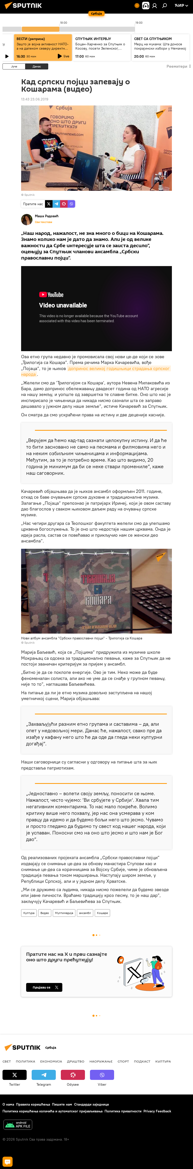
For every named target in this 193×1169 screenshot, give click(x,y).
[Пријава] (155, 6)
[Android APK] (18, 1125)
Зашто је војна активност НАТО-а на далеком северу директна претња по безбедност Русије (43, 48)
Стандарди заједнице (91, 1104)
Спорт (123, 1061)
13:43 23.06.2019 (34, 99)
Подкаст (142, 1061)
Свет (7, 1061)
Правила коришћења (33, 1104)
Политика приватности (123, 1111)
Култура (28, 913)
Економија (51, 1061)
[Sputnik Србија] (25, 10)
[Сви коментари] (8, 1162)
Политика (25, 1061)
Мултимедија (64, 913)
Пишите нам (62, 1104)
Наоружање (101, 1061)
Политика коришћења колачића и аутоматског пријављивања (53, 1111)
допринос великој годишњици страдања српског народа (96, 371)
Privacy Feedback (157, 1111)
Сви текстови (43, 222)
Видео (44, 913)
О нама (8, 1104)
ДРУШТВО (75, 1061)
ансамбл (85, 913)
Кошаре (102, 913)
